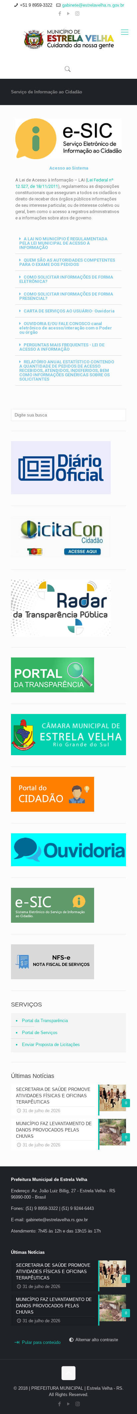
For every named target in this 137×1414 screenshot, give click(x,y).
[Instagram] (77, 13)
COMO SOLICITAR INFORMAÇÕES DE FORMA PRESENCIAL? (66, 296)
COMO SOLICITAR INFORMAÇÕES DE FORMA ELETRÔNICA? (66, 279)
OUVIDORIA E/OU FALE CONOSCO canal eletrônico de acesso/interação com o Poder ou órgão (65, 328)
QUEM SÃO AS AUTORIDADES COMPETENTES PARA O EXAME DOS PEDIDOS (67, 262)
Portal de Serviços (40, 1032)
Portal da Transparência (45, 1020)
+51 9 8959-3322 (36, 5)
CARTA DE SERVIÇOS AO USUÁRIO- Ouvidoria (69, 310)
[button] (68, 243)
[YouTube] (68, 13)
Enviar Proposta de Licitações (51, 1044)
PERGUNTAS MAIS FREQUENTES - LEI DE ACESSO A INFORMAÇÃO (61, 347)
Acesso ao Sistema (68, 168)
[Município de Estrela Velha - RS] (68, 39)
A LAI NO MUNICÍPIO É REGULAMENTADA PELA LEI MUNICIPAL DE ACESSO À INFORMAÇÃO (63, 243)
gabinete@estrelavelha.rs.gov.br (93, 5)
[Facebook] (60, 13)
